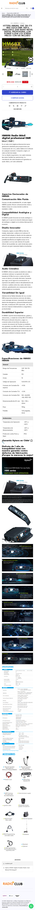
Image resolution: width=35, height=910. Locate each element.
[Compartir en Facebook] (9, 105)
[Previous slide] (3, 74)
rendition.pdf (8, 863)
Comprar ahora (17, 98)
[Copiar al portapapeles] (25, 105)
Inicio (3, 13)
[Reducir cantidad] (3, 86)
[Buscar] (27, 8)
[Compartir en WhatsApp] (17, 105)
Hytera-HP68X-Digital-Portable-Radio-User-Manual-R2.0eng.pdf (17, 869)
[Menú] (1, 8)
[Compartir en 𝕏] (13, 105)
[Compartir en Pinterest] (21, 105)
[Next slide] (31, 74)
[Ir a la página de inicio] (17, 3)
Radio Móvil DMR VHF (13, 13)
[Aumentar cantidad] (31, 86)
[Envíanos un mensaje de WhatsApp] (31, 906)
